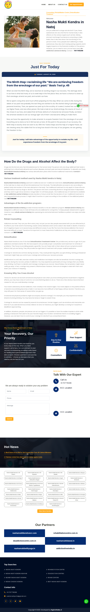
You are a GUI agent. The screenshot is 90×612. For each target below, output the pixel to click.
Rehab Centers (53, 578)
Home (43, 5)
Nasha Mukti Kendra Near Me (16, 574)
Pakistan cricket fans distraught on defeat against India (24, 457)
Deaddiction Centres (56, 574)
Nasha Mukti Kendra (13, 570)
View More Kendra (45, 511)
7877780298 (84, 106)
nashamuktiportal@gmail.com (16, 596)
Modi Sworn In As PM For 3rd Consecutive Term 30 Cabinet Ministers (28, 452)
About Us (51, 5)
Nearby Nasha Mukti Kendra (16, 578)
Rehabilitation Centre (56, 570)
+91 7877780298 (65, 383)
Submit (9, 419)
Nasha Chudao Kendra (14, 582)
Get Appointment (76, 4)
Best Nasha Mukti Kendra (57, 582)
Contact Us (62, 5)
